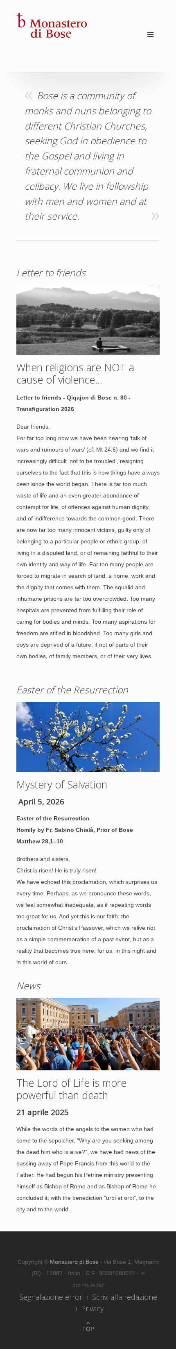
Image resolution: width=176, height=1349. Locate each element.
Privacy (92, 1308)
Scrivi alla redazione (124, 1297)
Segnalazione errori (51, 1297)
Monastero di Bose (75, 1261)
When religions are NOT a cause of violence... (75, 373)
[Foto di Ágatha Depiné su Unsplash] (88, 1033)
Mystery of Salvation (61, 784)
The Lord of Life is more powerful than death (71, 1089)
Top (88, 1329)
